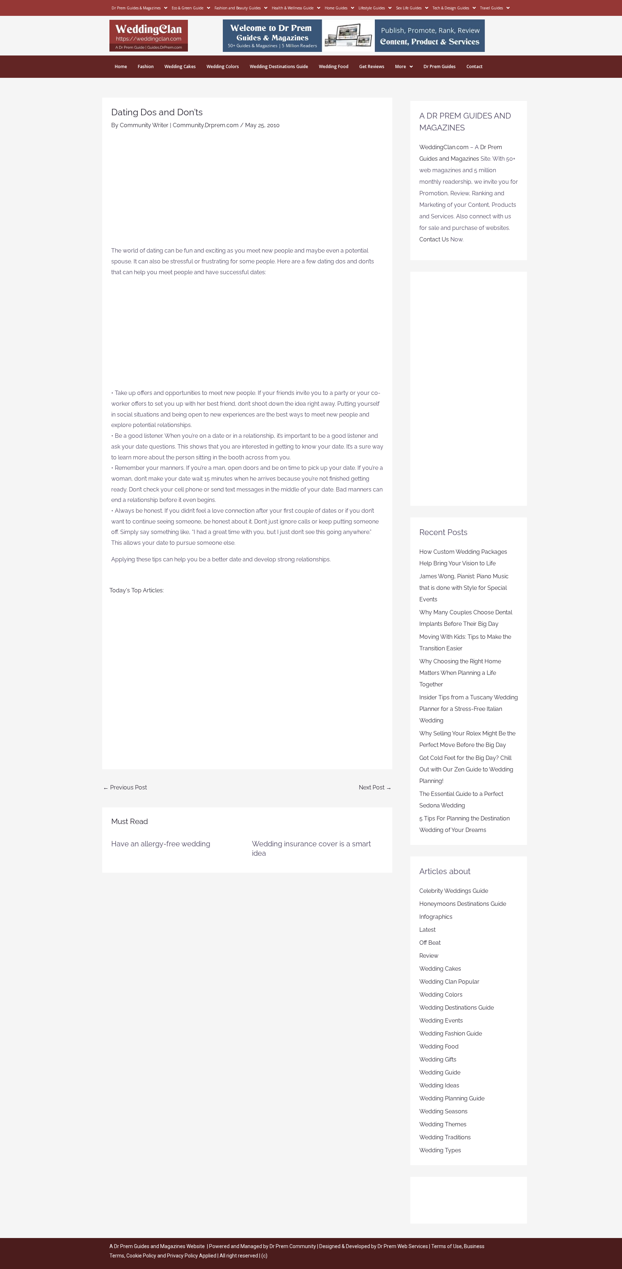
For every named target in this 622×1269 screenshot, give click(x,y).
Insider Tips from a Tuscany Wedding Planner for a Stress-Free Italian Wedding (468, 709)
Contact (474, 66)
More (400, 66)
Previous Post (125, 787)
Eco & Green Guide (187, 7)
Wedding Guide (439, 1072)
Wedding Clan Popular (449, 981)
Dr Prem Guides (440, 66)
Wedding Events (441, 1020)
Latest (427, 929)
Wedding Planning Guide (451, 1098)
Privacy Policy (182, 1256)
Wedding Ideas (439, 1085)
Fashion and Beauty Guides (238, 7)
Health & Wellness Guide (293, 7)
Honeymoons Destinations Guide (462, 903)
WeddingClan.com (444, 147)
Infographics (435, 916)
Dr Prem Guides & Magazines (136, 7)
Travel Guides (491, 7)
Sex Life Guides (409, 7)
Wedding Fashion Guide (450, 1033)
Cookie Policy (141, 1256)
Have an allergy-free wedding (160, 844)
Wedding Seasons (443, 1111)
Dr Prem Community (293, 1246)
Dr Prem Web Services (403, 1246)
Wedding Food (333, 66)
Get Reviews (371, 66)
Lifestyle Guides (372, 7)
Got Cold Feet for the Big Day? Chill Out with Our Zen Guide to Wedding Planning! (466, 769)
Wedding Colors (223, 66)
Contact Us (434, 239)
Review (428, 955)
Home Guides (336, 7)
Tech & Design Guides (451, 7)
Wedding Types (440, 1150)
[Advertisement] (247, 191)
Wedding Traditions (445, 1137)
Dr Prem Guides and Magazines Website (159, 1246)
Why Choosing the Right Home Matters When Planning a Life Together (460, 673)
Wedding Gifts (437, 1059)
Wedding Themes (442, 1124)
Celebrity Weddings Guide (453, 890)
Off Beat (430, 942)
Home (121, 66)
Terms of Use (446, 1246)
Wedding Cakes (180, 66)
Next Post (375, 787)
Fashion (146, 66)
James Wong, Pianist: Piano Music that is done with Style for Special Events (464, 588)
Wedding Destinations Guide (279, 66)
